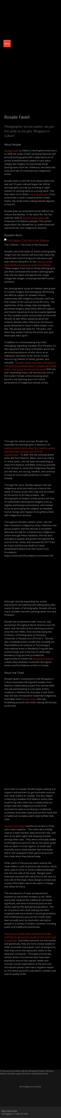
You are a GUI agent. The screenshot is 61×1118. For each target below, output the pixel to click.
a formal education (39, 194)
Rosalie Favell (11, 150)
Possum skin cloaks (14, 826)
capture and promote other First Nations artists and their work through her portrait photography (29, 451)
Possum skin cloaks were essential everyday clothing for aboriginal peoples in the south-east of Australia (30, 937)
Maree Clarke (29, 699)
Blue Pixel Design (9, 1110)
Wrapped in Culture (43, 658)
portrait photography (34, 217)
